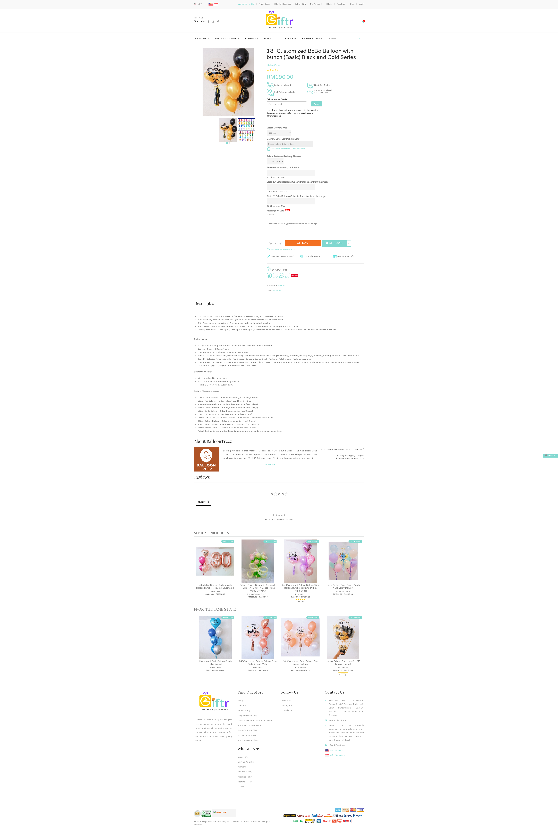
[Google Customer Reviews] (224, 814)
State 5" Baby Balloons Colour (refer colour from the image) (296, 196)
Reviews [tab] (201, 501)
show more (270, 464)
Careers (242, 767)
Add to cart (303, 243)
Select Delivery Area (277, 127)
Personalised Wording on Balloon (283, 167)
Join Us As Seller (246, 762)
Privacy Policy (245, 772)
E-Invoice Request (247, 735)
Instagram (287, 705)
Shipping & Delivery (247, 715)
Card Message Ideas (248, 740)
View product (215, 564)
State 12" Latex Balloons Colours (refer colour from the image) (298, 182)
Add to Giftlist (335, 243)
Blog (240, 700)
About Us (243, 757)
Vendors (242, 705)
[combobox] (345, 38)
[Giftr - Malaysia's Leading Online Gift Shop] (279, 20)
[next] (361, 572)
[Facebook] (208, 21)
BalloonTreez (273, 65)
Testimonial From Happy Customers (255, 720)
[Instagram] (213, 21)
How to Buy (244, 710)
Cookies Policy (245, 777)
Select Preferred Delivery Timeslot (284, 156)
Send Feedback (337, 745)
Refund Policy (245, 782)
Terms (241, 787)
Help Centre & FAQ (247, 730)
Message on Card (278, 210)
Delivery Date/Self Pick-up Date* (283, 139)
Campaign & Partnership (250, 725)
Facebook (286, 700)
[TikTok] (218, 21)
